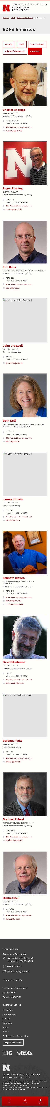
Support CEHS (10, 997)
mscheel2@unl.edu (14, 840)
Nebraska (6, 18)
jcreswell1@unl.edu (14, 363)
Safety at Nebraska (39, 1087)
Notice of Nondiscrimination (12, 1087)
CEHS (13, 18)
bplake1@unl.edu (13, 762)
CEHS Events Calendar (15, 988)
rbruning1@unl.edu (14, 209)
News (6, 1031)
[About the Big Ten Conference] (7, 1053)
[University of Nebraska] (24, 1053)
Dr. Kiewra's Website (14, 604)
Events (6, 1018)
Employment (10, 1014)
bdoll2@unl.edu (12, 442)
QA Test (19, 1083)
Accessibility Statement (31, 1083)
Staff (21, 44)
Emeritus (34, 51)
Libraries (7, 1023)
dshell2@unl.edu (13, 919)
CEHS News (9, 992)
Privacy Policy (27, 1087)
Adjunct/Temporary (15, 51)
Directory (8, 1010)
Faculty (8, 44)
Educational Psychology (21, 9)
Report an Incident (13, 1042)
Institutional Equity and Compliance (15, 1085)
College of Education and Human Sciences (29, 4)
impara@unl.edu (13, 520)
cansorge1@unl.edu (14, 131)
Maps (5, 1027)
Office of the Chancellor (16, 1036)
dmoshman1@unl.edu (15, 683)
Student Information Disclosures (14, 1089)
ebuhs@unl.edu (12, 288)
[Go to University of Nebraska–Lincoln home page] (6, 8)
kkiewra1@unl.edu (13, 601)
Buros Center (37, 44)
